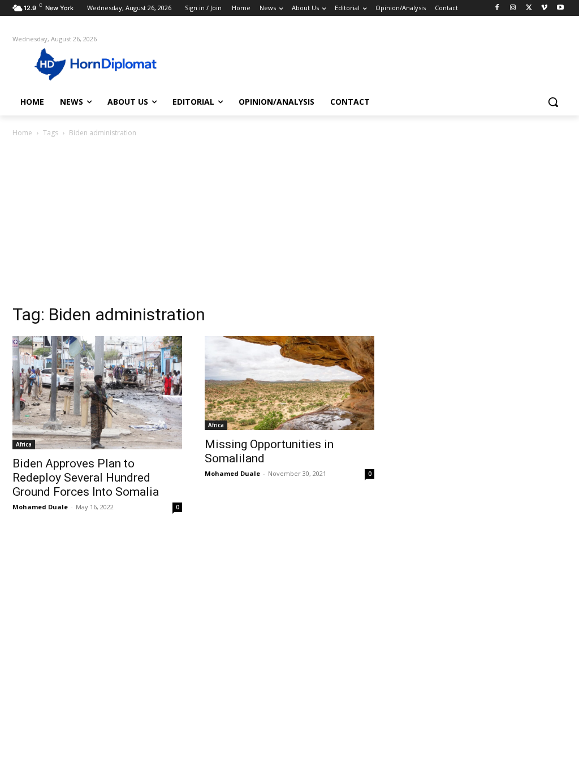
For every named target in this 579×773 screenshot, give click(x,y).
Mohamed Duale (40, 507)
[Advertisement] (289, 224)
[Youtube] (560, 8)
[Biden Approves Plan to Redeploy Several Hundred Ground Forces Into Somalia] (97, 392)
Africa (24, 444)
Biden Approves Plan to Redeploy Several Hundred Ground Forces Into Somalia (85, 478)
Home (22, 133)
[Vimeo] (544, 8)
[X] (528, 8)
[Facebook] (497, 8)
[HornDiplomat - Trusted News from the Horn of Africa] (78, 63)
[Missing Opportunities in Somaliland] (289, 383)
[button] (553, 101)
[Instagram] (513, 8)
